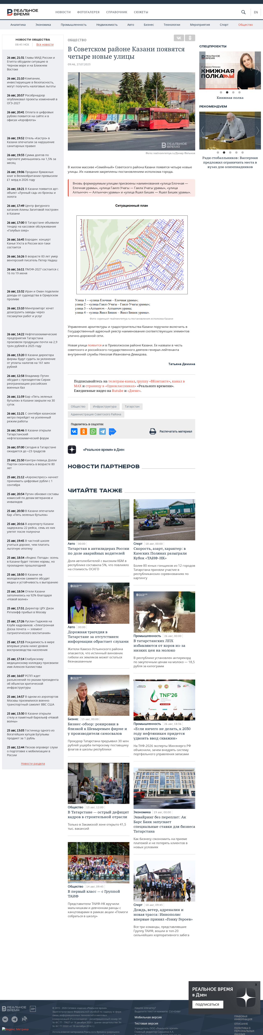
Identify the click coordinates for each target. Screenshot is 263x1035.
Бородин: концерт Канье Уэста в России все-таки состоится (29, 243)
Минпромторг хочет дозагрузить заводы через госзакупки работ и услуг (30, 312)
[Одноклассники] (190, 38)
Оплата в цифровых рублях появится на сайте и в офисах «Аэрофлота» (30, 116)
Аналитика (18, 25)
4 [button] (239, 92)
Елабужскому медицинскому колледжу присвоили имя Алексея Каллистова (32, 663)
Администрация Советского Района (96, 414)
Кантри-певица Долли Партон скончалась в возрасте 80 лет (32, 464)
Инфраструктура (105, 406)
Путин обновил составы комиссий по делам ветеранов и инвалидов (33, 498)
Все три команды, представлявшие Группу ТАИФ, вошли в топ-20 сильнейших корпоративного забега (163, 922)
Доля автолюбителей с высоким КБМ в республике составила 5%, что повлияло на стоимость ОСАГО (98, 558)
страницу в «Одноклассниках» (110, 386)
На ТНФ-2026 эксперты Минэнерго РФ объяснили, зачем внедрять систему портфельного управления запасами (162, 741)
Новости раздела (33, 763)
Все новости (45, 44)
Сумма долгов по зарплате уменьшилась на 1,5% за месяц (31, 159)
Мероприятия (200, 25)
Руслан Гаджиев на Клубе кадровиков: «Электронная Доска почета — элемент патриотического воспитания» (30, 627)
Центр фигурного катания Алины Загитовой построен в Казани (32, 209)
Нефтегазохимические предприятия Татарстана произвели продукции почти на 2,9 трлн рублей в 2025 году (32, 340)
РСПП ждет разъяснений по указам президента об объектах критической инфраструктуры (33, 681)
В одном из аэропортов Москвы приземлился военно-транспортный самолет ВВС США (32, 700)
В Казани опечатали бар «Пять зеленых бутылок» (30, 513)
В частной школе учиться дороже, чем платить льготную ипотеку (28, 544)
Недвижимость (107, 25)
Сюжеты (141, 12)
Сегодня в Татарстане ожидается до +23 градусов (31, 449)
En (256, 12)
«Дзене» (134, 390)
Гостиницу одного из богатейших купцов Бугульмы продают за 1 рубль (30, 734)
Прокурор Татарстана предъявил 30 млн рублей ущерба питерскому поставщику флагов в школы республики (98, 736)
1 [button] (221, 92)
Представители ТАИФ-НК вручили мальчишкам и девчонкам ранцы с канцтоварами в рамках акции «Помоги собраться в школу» (98, 903)
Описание (241, 1023)
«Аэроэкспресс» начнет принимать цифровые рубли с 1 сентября (32, 481)
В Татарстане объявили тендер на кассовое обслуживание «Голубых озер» (33, 226)
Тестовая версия (146, 1023)
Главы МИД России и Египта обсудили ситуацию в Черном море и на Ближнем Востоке (31, 63)
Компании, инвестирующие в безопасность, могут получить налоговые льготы (31, 82)
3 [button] (233, 92)
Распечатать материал (176, 431)
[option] (230, 70)
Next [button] (258, 70)
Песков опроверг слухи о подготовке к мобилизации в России (32, 751)
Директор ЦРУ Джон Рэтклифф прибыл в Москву (30, 610)
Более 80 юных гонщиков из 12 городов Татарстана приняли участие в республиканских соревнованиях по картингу (164, 563)
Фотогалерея (88, 12)
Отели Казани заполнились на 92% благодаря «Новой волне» (29, 595)
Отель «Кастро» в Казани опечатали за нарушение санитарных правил (30, 142)
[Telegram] (102, 431)
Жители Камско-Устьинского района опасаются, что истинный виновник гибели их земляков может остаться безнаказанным (98, 646)
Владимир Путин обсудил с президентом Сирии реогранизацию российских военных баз (28, 381)
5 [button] (242, 153)
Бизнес (149, 25)
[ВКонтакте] (179, 38)
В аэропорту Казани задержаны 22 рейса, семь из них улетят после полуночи (31, 528)
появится (95, 345)
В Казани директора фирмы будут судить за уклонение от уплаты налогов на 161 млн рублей (31, 361)
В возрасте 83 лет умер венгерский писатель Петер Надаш (32, 258)
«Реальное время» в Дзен (103, 449)
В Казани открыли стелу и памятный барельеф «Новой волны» (32, 717)
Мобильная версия (148, 1017)
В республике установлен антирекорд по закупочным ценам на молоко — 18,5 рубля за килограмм (164, 653)
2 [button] (227, 92)
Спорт (224, 25)
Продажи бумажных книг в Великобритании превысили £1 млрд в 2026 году (32, 176)
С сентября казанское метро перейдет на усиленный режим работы (31, 417)
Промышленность (74, 25)
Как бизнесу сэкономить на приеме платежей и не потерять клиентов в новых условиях (164, 832)
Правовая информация (243, 1018)
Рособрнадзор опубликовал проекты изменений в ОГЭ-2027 (32, 99)
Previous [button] (202, 70)
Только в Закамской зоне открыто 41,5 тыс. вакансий (98, 820)
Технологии (172, 25)
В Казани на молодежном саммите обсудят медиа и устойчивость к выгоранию (32, 578)
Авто (130, 25)
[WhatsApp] (93, 431)
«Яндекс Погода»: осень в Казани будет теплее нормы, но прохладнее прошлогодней (32, 561)
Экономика (43, 25)
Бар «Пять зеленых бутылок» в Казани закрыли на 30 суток (31, 400)
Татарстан (132, 406)
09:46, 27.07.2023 (79, 64)
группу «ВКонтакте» (153, 381)
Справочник (116, 12)
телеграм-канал (121, 381)
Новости (63, 12)
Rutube (117, 390)
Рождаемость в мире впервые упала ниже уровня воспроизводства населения (30, 646)
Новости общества (33, 39)
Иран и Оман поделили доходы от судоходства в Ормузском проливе (33, 295)
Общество (245, 25)
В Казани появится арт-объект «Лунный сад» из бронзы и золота (33, 193)
